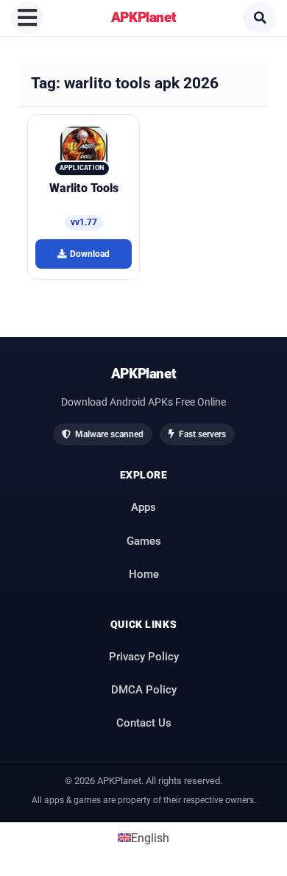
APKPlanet (144, 17)
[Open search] (260, 17)
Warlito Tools (83, 188)
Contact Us (143, 723)
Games (144, 541)
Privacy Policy (144, 656)
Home (144, 574)
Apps (143, 507)
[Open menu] (27, 17)
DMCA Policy (144, 689)
